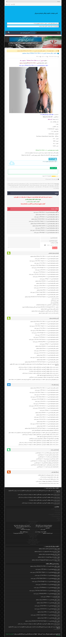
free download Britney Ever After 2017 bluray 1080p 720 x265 (42, 183)
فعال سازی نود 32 (33, 535)
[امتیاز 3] (55, 176)
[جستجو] (8, 32)
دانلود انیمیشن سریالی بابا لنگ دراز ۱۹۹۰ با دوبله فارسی (47, 452)
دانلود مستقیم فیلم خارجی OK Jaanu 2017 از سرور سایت (46, 216)
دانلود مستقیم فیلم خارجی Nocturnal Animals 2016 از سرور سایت (44, 230)
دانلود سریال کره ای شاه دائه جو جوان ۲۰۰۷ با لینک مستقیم (47, 551)
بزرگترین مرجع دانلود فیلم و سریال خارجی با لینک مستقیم (18, 183)
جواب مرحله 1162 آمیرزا (33, 542)
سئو (33, 538)
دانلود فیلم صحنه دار (30, 186)
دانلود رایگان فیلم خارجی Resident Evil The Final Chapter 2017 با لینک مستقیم (42, 296)
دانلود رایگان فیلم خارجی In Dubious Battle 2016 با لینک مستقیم (44, 223)
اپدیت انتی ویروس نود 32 (33, 534)
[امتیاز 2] (53, 176)
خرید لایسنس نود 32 (56, 516)
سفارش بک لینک (31, 531)
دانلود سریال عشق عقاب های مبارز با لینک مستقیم (49, 554)
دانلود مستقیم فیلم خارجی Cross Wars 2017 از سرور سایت (46, 263)
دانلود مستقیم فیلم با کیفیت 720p (50, 161)
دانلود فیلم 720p (50, 50)
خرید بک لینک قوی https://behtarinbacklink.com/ (35, 528)
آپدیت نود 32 (57, 510)
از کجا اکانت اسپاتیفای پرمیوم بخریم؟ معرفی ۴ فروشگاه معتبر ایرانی (45, 430)
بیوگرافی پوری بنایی (55, 302)
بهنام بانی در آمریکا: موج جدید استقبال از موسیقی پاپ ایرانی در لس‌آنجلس (44, 377)
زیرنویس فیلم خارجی (14, 186)
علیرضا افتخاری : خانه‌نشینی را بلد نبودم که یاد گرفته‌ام (48, 304)
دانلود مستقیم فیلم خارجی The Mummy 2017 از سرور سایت (46, 272)
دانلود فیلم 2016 (51, 185)
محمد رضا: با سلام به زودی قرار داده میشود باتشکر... (48, 475)
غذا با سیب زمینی (55, 298)
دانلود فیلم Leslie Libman (24, 185)
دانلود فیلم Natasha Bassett (13, 185)
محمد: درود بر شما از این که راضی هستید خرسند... (48, 483)
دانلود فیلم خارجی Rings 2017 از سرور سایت (49, 278)
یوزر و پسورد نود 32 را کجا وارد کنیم (33, 524)
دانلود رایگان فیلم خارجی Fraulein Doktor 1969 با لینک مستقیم (45, 219)
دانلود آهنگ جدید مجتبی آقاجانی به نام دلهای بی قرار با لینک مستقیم (45, 311)
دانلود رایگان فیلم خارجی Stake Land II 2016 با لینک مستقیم (45, 225)
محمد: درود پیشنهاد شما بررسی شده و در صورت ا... (48, 479)
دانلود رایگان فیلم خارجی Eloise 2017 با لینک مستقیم (47, 283)
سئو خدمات (33, 526)
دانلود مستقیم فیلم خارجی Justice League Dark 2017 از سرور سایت (44, 292)
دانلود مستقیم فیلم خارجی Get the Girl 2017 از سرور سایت (46, 287)
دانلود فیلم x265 (46, 186)
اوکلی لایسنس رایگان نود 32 (54, 514)
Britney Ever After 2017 (48, 116)
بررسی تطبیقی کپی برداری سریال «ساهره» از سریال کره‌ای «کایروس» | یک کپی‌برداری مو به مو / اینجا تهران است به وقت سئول (34, 379)
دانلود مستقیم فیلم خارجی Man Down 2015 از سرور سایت (46, 212)
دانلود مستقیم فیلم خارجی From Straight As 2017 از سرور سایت (45, 267)
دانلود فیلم (57, 185)
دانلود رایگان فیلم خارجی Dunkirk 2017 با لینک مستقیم (47, 281)
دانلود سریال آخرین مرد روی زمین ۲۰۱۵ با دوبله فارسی (47, 458)
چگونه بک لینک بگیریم (33, 539)
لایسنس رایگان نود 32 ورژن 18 (33, 541)
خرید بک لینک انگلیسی (55, 508)
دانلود (45, 60)
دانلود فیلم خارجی (38, 186)
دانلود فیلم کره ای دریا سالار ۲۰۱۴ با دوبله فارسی (48, 456)
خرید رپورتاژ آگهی (33, 536)
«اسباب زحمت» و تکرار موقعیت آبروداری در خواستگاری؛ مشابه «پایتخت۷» (44, 371)
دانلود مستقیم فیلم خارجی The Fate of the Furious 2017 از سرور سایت (44, 274)
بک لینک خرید (32, 525)
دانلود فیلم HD (48, 179)
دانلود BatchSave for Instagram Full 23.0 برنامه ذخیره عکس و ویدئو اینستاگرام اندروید (40, 307)
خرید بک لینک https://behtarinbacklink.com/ (33, 533)
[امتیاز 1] (52, 176)
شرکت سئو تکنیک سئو (33, 540)
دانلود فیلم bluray (43, 185)
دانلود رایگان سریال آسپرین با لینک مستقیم (50, 309)
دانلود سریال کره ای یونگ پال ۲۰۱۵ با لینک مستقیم (49, 557)
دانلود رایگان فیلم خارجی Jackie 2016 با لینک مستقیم (47, 214)
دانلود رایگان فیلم (43, 63)
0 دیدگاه (38, 56)
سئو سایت (58, 518)
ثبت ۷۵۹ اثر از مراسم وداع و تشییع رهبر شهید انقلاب (48, 375)
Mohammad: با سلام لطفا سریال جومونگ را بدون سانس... (47, 481)
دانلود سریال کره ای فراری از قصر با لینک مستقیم (49, 548)
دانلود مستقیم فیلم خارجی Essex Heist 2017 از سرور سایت (46, 285)
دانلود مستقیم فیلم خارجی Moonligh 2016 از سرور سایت (46, 232)
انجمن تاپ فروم (33, 522)
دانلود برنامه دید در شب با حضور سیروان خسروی (49, 313)
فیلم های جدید (56, 188)
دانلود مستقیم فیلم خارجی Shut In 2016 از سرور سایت (46, 228)
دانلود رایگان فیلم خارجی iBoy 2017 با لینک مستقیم (48, 290)
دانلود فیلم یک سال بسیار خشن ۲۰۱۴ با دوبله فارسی (48, 466)
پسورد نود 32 (57, 512)
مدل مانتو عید (33, 544)
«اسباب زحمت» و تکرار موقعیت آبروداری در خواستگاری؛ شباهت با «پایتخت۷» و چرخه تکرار (40, 373)
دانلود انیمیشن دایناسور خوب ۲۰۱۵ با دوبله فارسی (48, 454)
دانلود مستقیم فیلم (22, 186)
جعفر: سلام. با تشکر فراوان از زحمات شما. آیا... (49, 477)
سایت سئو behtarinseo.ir (35, 529)
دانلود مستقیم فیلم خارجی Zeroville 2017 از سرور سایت (47, 269)
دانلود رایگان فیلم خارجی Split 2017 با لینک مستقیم (48, 294)
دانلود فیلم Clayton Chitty (34, 185)
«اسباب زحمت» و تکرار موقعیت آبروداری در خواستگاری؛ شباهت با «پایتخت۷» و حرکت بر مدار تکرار (39, 369)
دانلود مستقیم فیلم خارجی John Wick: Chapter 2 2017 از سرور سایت (43, 221)
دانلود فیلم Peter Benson (54, 186)
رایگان (59, 519)
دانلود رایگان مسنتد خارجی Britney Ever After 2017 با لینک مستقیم (45, 256)
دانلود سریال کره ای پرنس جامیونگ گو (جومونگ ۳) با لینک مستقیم (46, 560)
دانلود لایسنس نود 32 (33, 530)
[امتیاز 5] (57, 176)
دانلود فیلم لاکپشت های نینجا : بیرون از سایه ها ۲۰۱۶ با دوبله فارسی (45, 460)
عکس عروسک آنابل (55, 300)
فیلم (26, 63)
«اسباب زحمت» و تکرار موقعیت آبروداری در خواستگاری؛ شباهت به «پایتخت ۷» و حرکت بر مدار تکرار (39, 367)
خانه (56, 50)
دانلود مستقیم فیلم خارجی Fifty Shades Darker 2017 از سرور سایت (45, 265)
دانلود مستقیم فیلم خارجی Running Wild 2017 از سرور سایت (46, 276)
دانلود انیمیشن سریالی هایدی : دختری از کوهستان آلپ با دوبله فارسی (45, 464)
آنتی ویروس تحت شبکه (33, 521)
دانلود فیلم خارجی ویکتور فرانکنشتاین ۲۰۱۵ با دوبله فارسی (46, 462)
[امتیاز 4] (56, 176)
